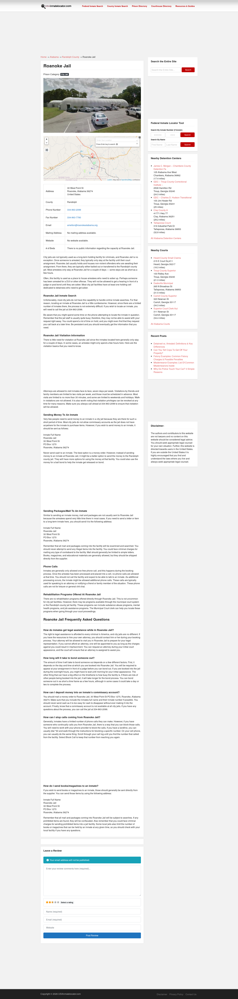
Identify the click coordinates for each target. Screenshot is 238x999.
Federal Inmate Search (92, 6)
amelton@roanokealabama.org (82, 225)
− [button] (46, 142)
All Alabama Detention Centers (166, 238)
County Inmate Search (117, 6)
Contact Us (191, 994)
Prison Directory (139, 6)
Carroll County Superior (165, 295)
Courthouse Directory (161, 6)
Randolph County (70, 56)
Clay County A (161, 210)
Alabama (54, 56)
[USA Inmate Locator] (56, 6)
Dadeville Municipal (163, 283)
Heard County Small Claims (167, 257)
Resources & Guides (185, 6)
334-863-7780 (74, 217)
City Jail (64, 74)
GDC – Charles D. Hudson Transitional (173, 197)
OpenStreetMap (126, 180)
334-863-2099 (74, 209)
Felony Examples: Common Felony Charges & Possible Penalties (171, 358)
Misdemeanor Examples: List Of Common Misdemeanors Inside (174, 364)
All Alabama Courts (160, 323)
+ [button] (46, 139)
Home (44, 56)
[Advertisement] (119, 32)
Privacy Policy (176, 994)
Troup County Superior (165, 270)
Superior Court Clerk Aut (166, 308)
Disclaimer (162, 994)
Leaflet (109, 180)
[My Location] (117, 144)
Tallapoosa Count (162, 222)
